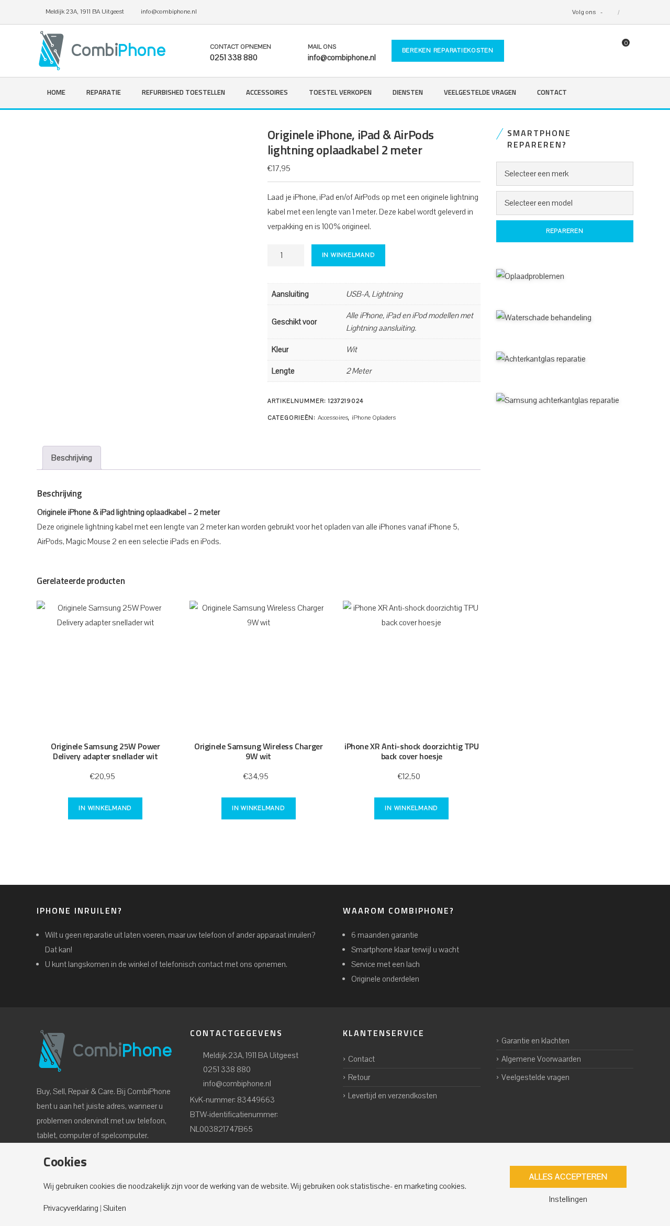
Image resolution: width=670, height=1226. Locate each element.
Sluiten (114, 1208)
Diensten (408, 92)
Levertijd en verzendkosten (392, 1095)
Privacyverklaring (70, 1208)
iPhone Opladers (374, 417)
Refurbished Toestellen (183, 92)
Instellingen (568, 1199)
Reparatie (103, 92)
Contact (552, 92)
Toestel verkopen (340, 92)
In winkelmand (348, 255)
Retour (359, 1077)
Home (56, 92)
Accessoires (267, 92)
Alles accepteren (568, 1177)
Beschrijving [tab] (71, 458)
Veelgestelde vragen (480, 92)
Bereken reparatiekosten (448, 50)
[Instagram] (626, 12)
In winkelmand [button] (105, 808)
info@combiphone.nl (237, 1083)
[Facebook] (611, 12)
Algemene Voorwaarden (541, 1059)
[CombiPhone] (102, 50)
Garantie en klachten (535, 1041)
